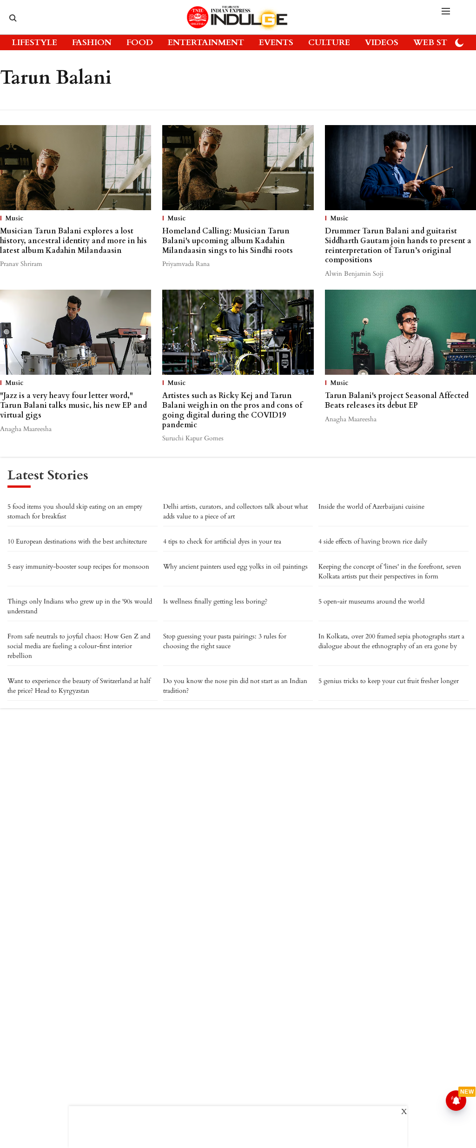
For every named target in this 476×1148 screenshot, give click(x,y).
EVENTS (276, 42)
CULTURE (329, 42)
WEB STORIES (443, 42)
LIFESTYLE (34, 42)
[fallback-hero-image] (75, 167)
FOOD (139, 42)
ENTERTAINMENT (206, 42)
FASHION (92, 42)
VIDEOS (381, 42)
